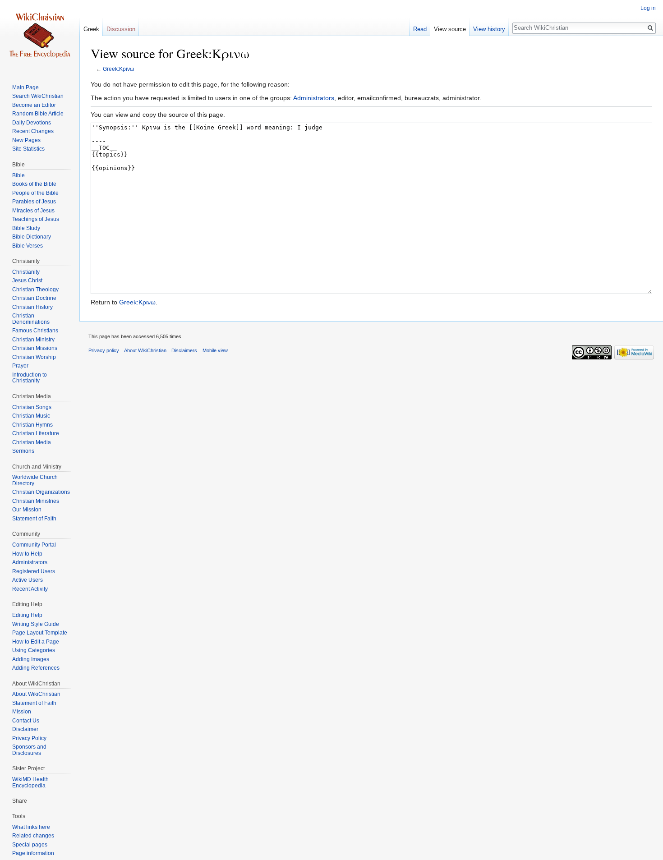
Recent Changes (33, 131)
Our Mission (26, 509)
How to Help (27, 554)
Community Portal (34, 545)
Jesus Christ (27, 280)
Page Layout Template (39, 633)
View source (450, 29)
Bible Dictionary (31, 237)
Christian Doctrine (34, 298)
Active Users (27, 580)
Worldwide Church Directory (35, 480)
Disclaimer (25, 729)
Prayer (20, 366)
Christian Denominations (31, 319)
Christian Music (31, 416)
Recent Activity (30, 589)
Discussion (120, 29)
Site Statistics (28, 149)
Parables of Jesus (34, 201)
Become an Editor (34, 105)
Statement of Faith (34, 518)
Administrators (313, 97)
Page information (33, 853)
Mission (21, 711)
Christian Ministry (33, 339)
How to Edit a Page (35, 642)
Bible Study (26, 228)
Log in (648, 8)
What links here (31, 827)
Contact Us (25, 720)
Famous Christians (35, 330)
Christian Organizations (41, 492)
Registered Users (33, 571)
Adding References (36, 668)
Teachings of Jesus (35, 219)
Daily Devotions (31, 123)
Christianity (26, 272)
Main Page (25, 87)
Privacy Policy (29, 738)
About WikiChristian (36, 694)
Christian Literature (35, 433)
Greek (91, 29)
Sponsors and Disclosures (29, 750)
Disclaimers (184, 350)
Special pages (29, 845)
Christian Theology (35, 289)
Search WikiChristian (38, 96)
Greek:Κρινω (118, 69)
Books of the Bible (34, 184)
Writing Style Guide (35, 624)
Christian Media (31, 442)
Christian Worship (34, 357)
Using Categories (33, 650)
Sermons (23, 451)
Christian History (32, 307)
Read (420, 29)
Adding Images (30, 659)
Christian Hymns (32, 425)
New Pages (26, 140)
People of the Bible (35, 193)
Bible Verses (27, 246)
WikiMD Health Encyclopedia (30, 782)
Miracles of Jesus (33, 210)
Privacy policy (103, 350)
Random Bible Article (38, 113)
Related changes (33, 835)
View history (489, 29)
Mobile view (215, 350)
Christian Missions (34, 348)
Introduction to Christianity (29, 378)
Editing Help (27, 615)
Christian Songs (31, 407)
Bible (18, 175)
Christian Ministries (35, 501)
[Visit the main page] (40, 36)
